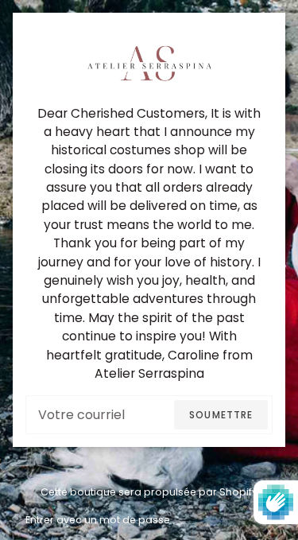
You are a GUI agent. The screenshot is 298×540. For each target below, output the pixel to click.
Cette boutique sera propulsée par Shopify (149, 492)
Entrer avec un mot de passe (97, 519)
